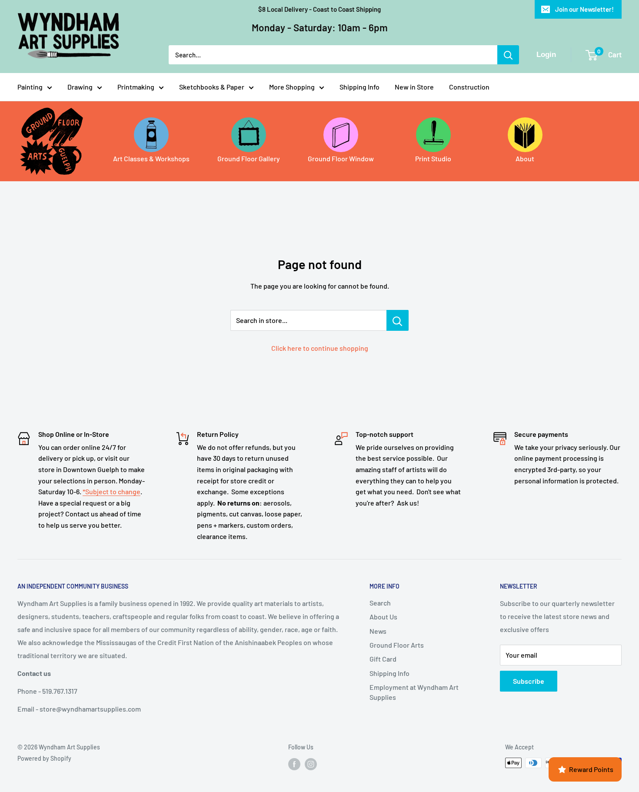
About (525, 158)
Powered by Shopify (44, 758)
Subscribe (528, 681)
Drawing (80, 87)
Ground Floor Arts (396, 645)
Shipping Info (359, 87)
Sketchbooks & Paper (211, 87)
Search (380, 603)
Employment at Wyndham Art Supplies (414, 692)
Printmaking (135, 87)
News (377, 631)
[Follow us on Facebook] (294, 764)
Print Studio (433, 158)
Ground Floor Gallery (248, 158)
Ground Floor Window (341, 158)
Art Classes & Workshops (151, 158)
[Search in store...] (397, 320)
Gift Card (382, 659)
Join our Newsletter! (584, 9)
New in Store (414, 87)
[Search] (508, 54)
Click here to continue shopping (319, 348)
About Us (383, 616)
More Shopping (292, 87)
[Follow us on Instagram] (311, 764)
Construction (469, 87)
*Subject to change (111, 491)
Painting (30, 87)
